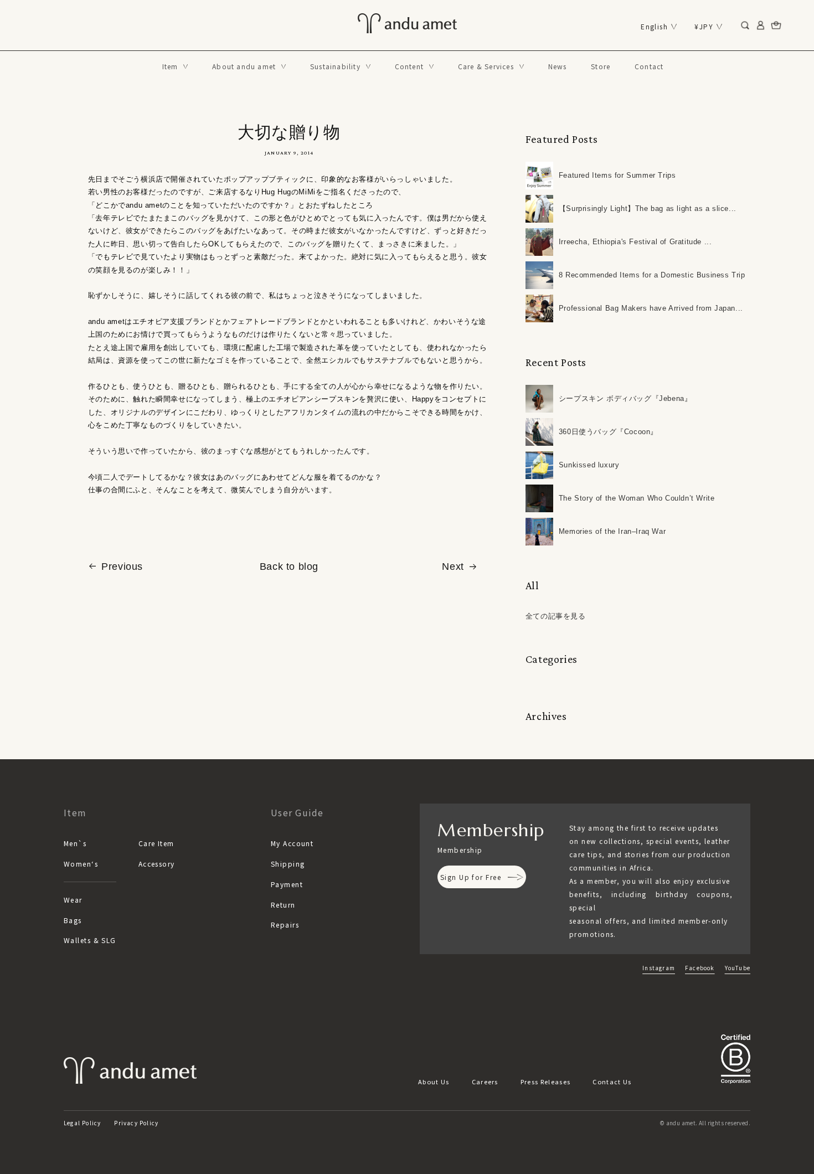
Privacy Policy (136, 1123)
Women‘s (81, 863)
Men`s (75, 843)
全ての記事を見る (556, 616)
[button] (175, 66)
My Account (292, 843)
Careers (485, 1081)
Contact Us (612, 1081)
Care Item (156, 843)
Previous (122, 566)
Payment (287, 884)
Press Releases (545, 1081)
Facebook (700, 968)
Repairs (285, 924)
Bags (73, 920)
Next (452, 566)
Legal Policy (82, 1123)
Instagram (658, 968)
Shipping (288, 863)
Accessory (156, 863)
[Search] (745, 25)
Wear (73, 899)
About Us (434, 1081)
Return (283, 904)
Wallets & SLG (90, 940)
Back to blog (289, 566)
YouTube (737, 968)
